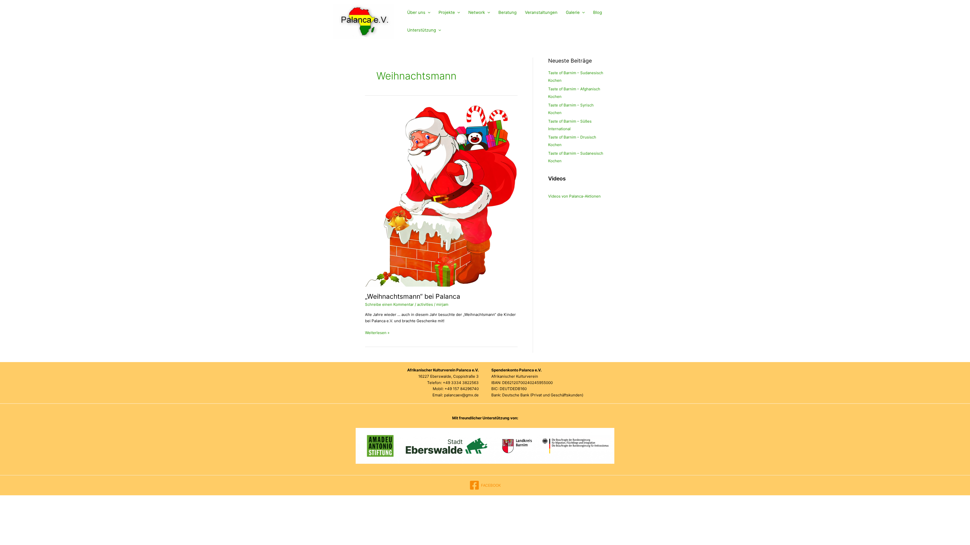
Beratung (507, 12)
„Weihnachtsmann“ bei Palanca (412, 296)
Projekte (447, 12)
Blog (597, 12)
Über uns (416, 12)
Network (476, 12)
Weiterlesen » (377, 333)
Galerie (573, 12)
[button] (427, 12)
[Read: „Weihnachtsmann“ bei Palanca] (441, 195)
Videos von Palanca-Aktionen (574, 196)
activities (425, 304)
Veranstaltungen (541, 12)
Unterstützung (421, 30)
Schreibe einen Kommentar (389, 304)
